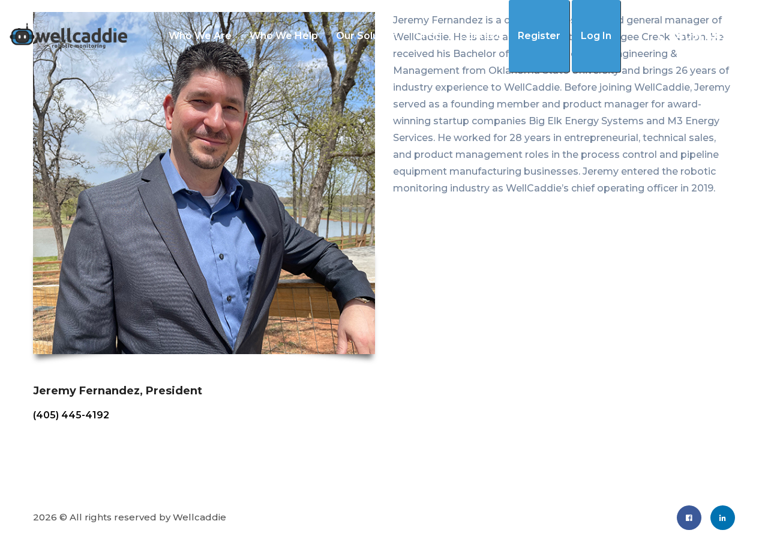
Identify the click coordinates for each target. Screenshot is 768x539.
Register (539, 35)
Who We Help (284, 35)
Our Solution (367, 35)
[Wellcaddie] (68, 35)
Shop (429, 35)
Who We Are (200, 35)
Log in (596, 35)
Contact (480, 35)
